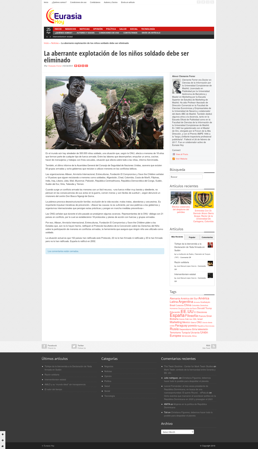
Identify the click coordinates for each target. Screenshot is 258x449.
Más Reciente (177, 236)
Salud (122, 28)
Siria (194, 329)
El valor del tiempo (53, 389)
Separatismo (185, 329)
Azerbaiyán (205, 302)
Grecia (182, 319)
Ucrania (195, 332)
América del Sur (189, 298)
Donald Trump (204, 308)
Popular (192, 237)
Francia (202, 315)
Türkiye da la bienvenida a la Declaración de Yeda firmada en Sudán (189, 247)
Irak (187, 318)
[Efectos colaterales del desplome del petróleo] (181, 198)
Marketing (176, 322)
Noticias (85, 28)
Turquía (186, 332)
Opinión (98, 28)
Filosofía (191, 315)
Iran (190, 319)
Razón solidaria (181, 262)
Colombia (196, 305)
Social (134, 28)
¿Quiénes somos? (59, 2)
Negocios (70, 28)
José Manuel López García (186, 266)
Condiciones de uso (78, 2)
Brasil (172, 305)
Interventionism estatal (63, 37)
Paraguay (181, 325)
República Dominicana (205, 326)
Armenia (197, 302)
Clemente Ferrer (55, 65)
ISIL (195, 318)
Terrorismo (175, 332)
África (194, 336)
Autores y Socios (111, 2)
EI (195, 312)
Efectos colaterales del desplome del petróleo (181, 209)
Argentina (185, 301)
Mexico (186, 322)
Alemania (175, 298)
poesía (192, 325)
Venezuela (186, 335)
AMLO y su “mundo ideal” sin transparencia (65, 384)
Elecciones (202, 312)
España (177, 315)
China (187, 305)
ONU (199, 322)
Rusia (174, 328)
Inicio (46, 2)
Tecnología (148, 28)
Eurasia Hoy (48, 445)
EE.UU (187, 311)
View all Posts (182, 154)
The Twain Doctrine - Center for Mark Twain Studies (188, 366)
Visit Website (181, 158)
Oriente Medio (207, 322)
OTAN (172, 326)
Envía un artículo (128, 2)
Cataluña (179, 305)
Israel (200, 318)
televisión (203, 329)
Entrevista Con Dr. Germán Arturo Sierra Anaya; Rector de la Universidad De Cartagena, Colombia (203, 216)
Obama (193, 322)
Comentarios (207, 237)
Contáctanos (95, 2)
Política (111, 28)
